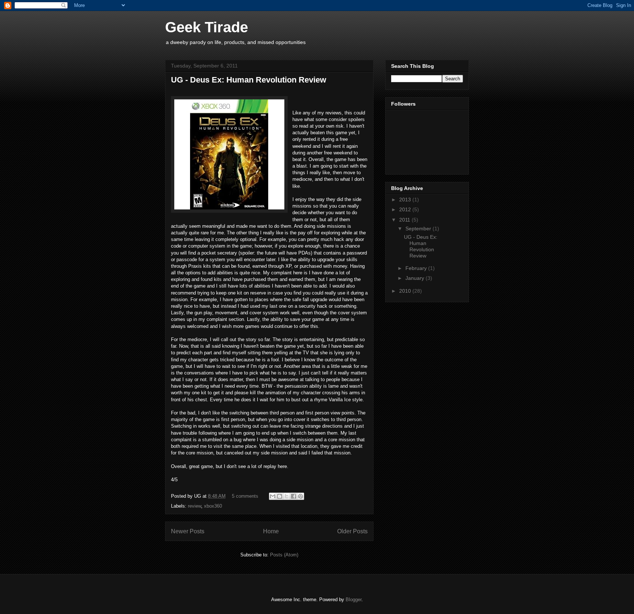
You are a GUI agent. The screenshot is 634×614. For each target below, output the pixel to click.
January (415, 278)
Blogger (353, 599)
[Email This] (272, 496)
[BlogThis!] (279, 496)
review (194, 506)
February (416, 268)
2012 (405, 209)
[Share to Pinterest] (300, 496)
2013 (405, 199)
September (419, 228)
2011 (405, 220)
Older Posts (352, 531)
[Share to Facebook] (293, 496)
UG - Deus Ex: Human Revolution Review (248, 79)
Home (271, 531)
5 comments (245, 496)
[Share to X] (286, 496)
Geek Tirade (206, 27)
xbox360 (213, 506)
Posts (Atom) (284, 555)
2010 (405, 291)
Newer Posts (187, 531)
